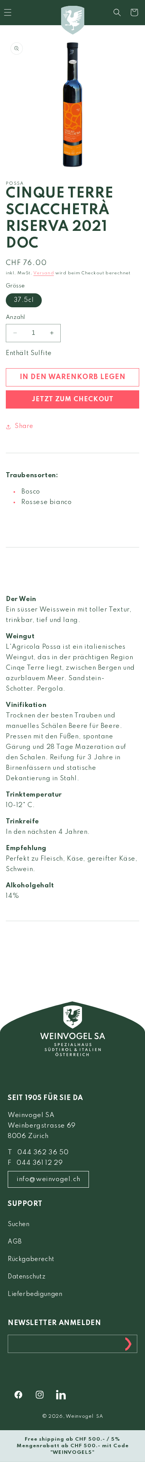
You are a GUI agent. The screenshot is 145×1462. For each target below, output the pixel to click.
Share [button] (24, 426)
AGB (15, 1242)
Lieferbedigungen (35, 1294)
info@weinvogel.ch (48, 1179)
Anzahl (15, 317)
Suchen (19, 1224)
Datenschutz (27, 1277)
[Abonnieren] (128, 1344)
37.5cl (24, 300)
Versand (43, 273)
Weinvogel (79, 1416)
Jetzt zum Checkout (73, 399)
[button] (117, 12)
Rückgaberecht (31, 1259)
